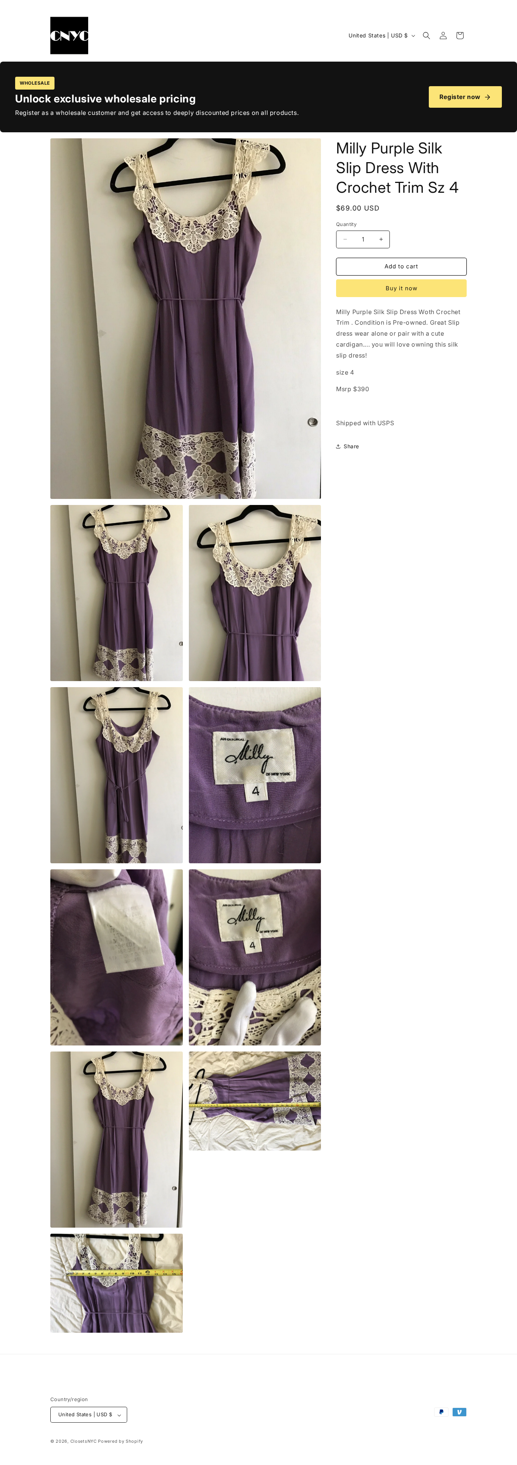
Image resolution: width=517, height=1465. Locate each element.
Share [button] (351, 446)
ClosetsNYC (83, 1441)
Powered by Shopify (120, 1441)
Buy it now (401, 288)
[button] (426, 35)
